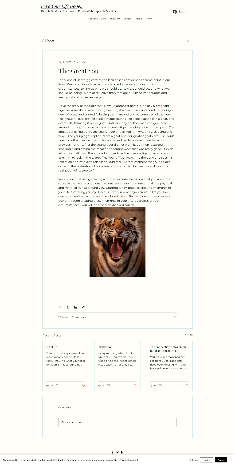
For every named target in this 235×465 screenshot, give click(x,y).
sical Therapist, (93, 11)
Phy (80, 11)
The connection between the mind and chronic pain (168, 349)
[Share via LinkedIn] (75, 307)
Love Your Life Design (62, 6)
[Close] (231, 459)
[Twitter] (117, 452)
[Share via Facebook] (59, 307)
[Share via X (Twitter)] (67, 307)
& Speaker (109, 11)
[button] (93, 18)
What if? (51, 347)
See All (189, 335)
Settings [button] (193, 459)
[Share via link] (83, 307)
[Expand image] (117, 242)
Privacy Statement (128, 459)
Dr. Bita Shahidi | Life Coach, (59, 11)
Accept (221, 459)
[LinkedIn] (122, 452)
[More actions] (175, 62)
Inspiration (105, 347)
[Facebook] (112, 452)
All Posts (48, 40)
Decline (206, 459)
